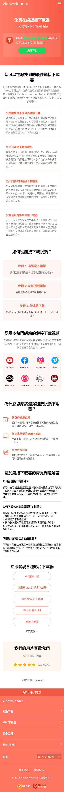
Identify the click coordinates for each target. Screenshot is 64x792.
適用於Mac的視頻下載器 (32, 587)
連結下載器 (32, 622)
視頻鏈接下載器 (23, 487)
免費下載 (32, 50)
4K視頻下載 (32, 576)
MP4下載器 (9, 722)
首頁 (25, 692)
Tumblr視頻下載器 (32, 599)
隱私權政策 (39, 769)
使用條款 (23, 769)
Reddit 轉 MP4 (32, 610)
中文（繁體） (49, 756)
